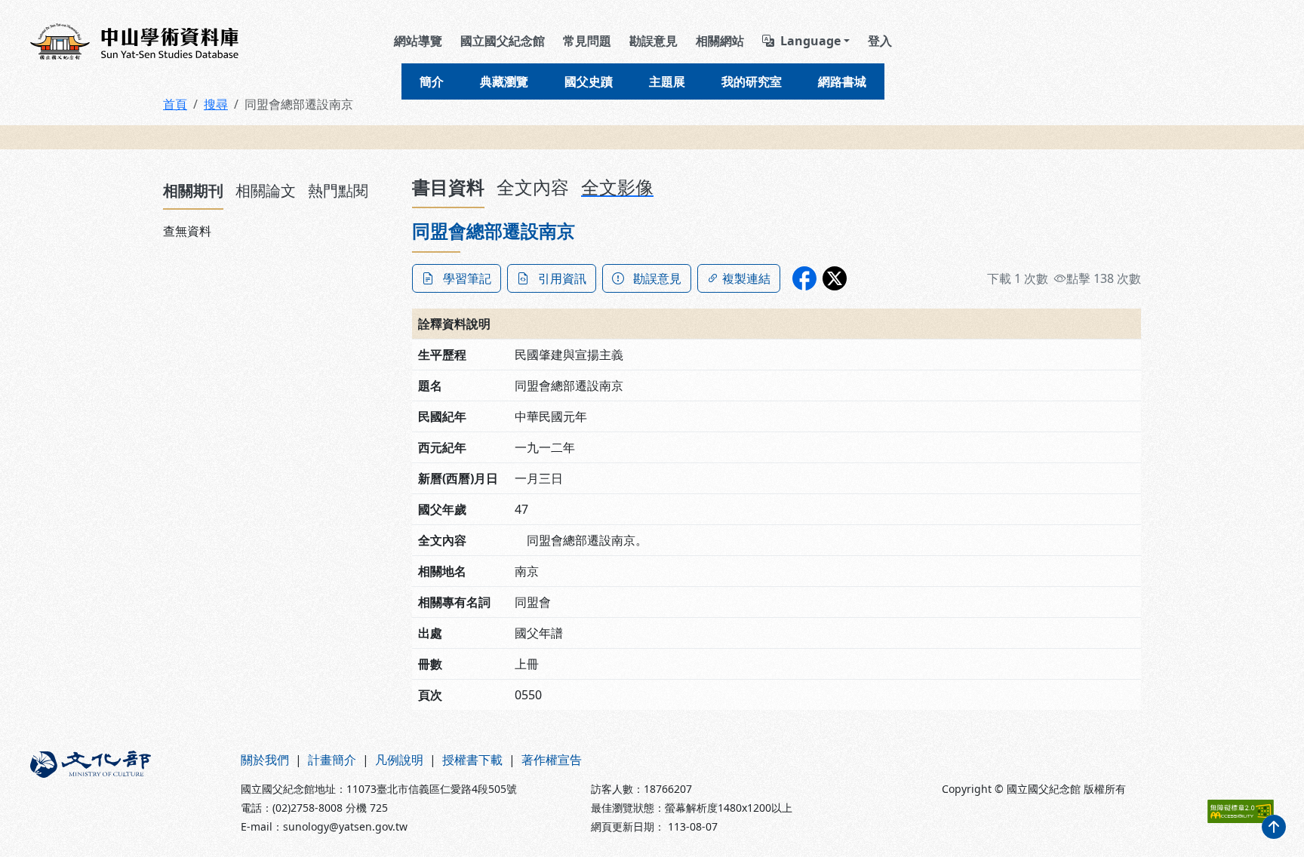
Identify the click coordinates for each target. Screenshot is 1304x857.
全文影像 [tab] (617, 186)
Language (810, 40)
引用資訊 (562, 278)
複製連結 (746, 278)
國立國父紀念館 (502, 40)
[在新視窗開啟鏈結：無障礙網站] (1240, 811)
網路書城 (842, 81)
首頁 (175, 104)
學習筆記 (467, 278)
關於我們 (265, 759)
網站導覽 (418, 40)
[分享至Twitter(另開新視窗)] (835, 278)
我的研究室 (751, 81)
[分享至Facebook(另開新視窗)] (804, 278)
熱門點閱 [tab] (338, 190)
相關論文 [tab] (265, 190)
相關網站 (720, 40)
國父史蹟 (588, 81)
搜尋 (216, 104)
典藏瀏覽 (504, 81)
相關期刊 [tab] (193, 190)
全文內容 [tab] (533, 186)
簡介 (432, 81)
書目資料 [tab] (448, 186)
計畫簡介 (332, 759)
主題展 (667, 81)
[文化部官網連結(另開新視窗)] (126, 792)
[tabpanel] (278, 231)
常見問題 (587, 40)
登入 (880, 40)
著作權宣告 (551, 759)
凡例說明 (399, 759)
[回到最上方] (1274, 827)
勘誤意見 (653, 40)
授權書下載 (472, 759)
